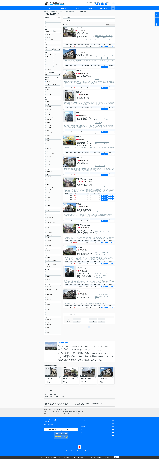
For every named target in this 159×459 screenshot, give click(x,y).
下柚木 (61, 411)
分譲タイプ (49, 132)
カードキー (49, 145)
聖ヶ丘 (81, 290)
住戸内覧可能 (49, 312)
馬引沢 (81, 49)
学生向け (49, 159)
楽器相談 (49, 106)
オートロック (49, 286)
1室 (101, 321)
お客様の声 (83, 426)
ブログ (82, 429)
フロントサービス (50, 306)
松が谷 (87, 275)
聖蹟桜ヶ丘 (82, 33)
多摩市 (70, 20)
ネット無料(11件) (87, 403)
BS (47, 274)
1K (55, 54)
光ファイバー (49, 279)
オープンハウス (50, 148)
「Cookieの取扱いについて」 (100, 457)
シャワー (49, 242)
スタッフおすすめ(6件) (72, 404)
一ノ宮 (81, 27)
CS (47, 271)
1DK (47, 56)
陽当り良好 (49, 109)
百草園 (81, 35)
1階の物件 (49, 324)
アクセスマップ (84, 432)
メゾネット (49, 179)
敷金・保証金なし (50, 34)
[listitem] (53, 375)
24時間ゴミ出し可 (50, 309)
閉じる (116, 457)
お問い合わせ (103, 8)
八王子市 (66, 20)
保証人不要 (49, 119)
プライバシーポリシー (84, 450)
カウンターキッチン (51, 222)
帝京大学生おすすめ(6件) (83, 404)
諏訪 (80, 203)
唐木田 (84, 76)
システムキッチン (50, 220)
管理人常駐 (49, 135)
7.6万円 (101, 319)
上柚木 (54, 411)
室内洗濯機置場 (50, 171)
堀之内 (70, 411)
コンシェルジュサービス (52, 314)
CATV (48, 276)
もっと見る (102, 42)
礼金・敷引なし (50, 37)
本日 (54, 81)
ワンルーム (49, 54)
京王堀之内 (68, 415)
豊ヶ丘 (64, 411)
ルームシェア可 (50, 156)
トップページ (83, 420)
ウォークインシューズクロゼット (52, 264)
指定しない (49, 81)
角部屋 (48, 332)
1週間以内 (54, 84)
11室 (77, 321)
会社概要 (90, 8)
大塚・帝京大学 (89, 276)
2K (47, 59)
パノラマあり (49, 94)
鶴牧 (80, 70)
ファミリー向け (50, 166)
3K (55, 61)
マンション (49, 23)
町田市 (65, 409)
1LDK (56, 56)
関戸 (80, 136)
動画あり (48, 91)
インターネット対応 (51, 281)
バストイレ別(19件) (58, 403)
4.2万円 (76, 319)
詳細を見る (104, 46)
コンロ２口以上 (50, 214)
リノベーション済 (50, 117)
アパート (48, 21)
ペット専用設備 (50, 104)
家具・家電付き (50, 202)
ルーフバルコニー (50, 187)
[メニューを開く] (113, 8)
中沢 (80, 112)
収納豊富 (49, 266)
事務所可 (49, 122)
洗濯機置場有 (49, 205)
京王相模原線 (79, 36)
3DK (47, 64)
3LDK (56, 64)
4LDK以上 (49, 69)
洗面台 (48, 237)
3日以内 (48, 84)
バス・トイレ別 (50, 227)
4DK (55, 66)
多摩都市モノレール (81, 275)
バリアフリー (49, 127)
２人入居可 (49, 125)
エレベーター (49, 192)
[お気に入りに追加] (60, 377)
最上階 (48, 327)
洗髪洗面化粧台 (50, 240)
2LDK (48, 61)
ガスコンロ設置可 (50, 153)
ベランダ (49, 181)
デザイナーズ (49, 114)
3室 (93, 321)
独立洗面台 (49, 245)
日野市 (73, 20)
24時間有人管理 (50, 304)
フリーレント (49, 143)
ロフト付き (49, 176)
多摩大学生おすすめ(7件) (62, 404)
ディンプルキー (50, 297)
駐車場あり (49, 319)
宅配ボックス (49, 291)
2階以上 (48, 322)
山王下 (81, 267)
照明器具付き (49, 195)
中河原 (81, 98)
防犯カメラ (49, 299)
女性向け (49, 164)
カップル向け (49, 161)
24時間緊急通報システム (52, 294)
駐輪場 (48, 197)
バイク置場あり (50, 200)
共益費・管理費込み (51, 39)
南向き (48, 329)
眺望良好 (49, 138)
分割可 (48, 130)
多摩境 (80, 415)
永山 (80, 246)
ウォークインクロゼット (52, 260)
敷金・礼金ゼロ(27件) (49, 403)
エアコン (49, 250)
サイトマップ (91, 450)
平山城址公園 (84, 415)
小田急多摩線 (79, 57)
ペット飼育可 (49, 101)
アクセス (77, 8)
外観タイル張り (50, 210)
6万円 (93, 319)
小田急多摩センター (87, 121)
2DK (55, 59)
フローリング (49, 174)
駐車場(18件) (65, 403)
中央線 (78, 413)
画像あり (48, 89)
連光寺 (81, 178)
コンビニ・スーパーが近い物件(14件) (76, 403)
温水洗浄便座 (49, 235)
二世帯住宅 (49, 140)
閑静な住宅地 (49, 112)
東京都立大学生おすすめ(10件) (98, 403)
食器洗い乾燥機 (50, 217)
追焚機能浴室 (49, 229)
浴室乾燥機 (49, 232)
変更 (59, 17)
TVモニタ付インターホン (52, 289)
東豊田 (82, 411)
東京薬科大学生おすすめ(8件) (51, 404)
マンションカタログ (69, 450)
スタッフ (82, 423)
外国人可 (49, 151)
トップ (50, 8)
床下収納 (49, 257)
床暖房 (48, 252)
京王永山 (85, 55)
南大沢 (63, 415)
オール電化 (49, 189)
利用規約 (76, 450)
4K (47, 66)
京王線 (78, 33)
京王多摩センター (86, 36)
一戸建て (48, 26)
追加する (111, 46)
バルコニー (49, 184)
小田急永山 (85, 57)
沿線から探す (64, 8)
